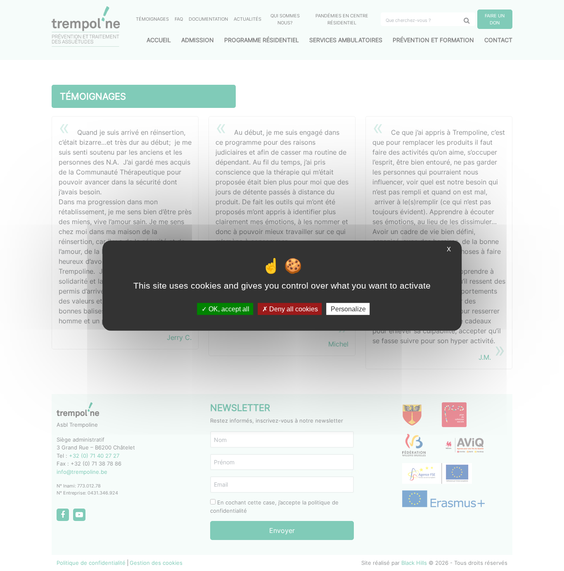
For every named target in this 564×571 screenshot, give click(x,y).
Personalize (348, 309)
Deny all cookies (293, 309)
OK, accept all (228, 309)
